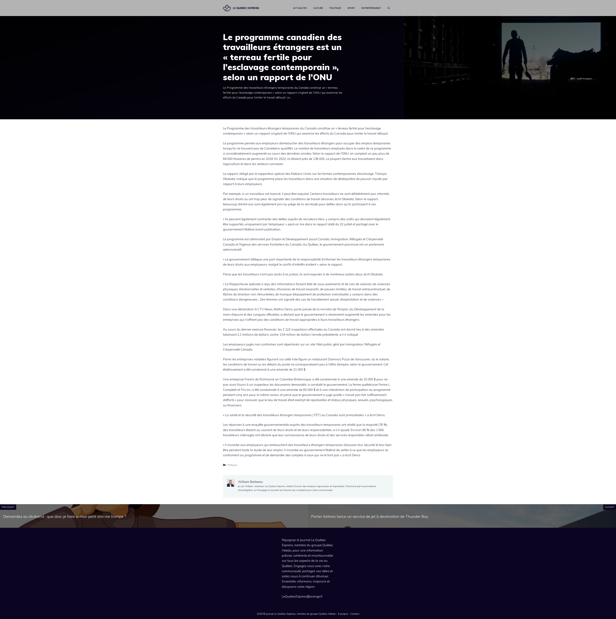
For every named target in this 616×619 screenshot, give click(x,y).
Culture (318, 8)
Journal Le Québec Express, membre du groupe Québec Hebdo (301, 613)
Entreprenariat (371, 8)
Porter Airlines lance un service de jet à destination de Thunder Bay (369, 516)
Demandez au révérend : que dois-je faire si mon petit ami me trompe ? (64, 516)
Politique (335, 8)
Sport (351, 8)
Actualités (300, 8)
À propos (343, 613)
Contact (354, 613)
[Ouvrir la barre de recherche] (388, 8)
